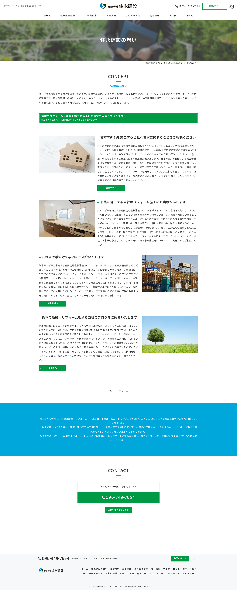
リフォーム (122, 391)
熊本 (111, 391)
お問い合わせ (215, 6)
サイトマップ (190, 573)
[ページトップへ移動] (196, 558)
